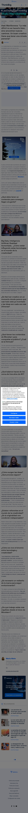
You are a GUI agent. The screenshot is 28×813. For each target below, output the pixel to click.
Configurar (14, 413)
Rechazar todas (14, 417)
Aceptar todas (14, 422)
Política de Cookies (12, 398)
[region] (14, 406)
